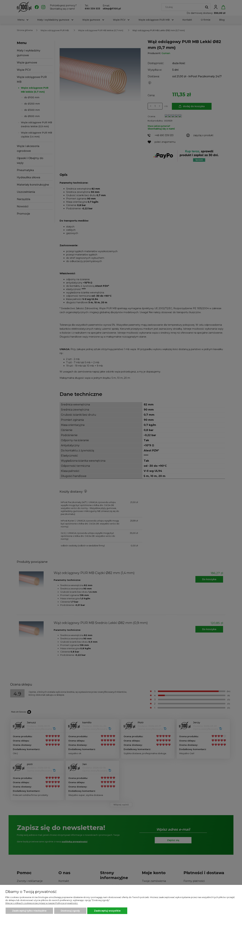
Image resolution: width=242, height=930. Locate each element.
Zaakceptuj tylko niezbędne (29, 910)
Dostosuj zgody (70, 910)
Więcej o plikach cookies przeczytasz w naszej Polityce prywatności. (41, 903)
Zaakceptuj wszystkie (107, 910)
